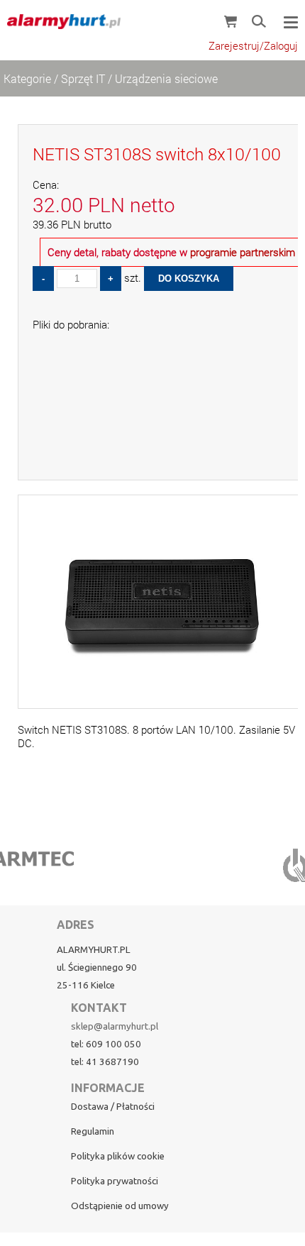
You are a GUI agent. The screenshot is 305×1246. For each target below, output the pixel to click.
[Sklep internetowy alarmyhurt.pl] (60, 21)
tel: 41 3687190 (105, 1062)
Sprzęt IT (83, 78)
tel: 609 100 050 (106, 1044)
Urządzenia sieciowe (166, 78)
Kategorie (27, 78)
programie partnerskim (242, 252)
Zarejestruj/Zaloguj (253, 46)
